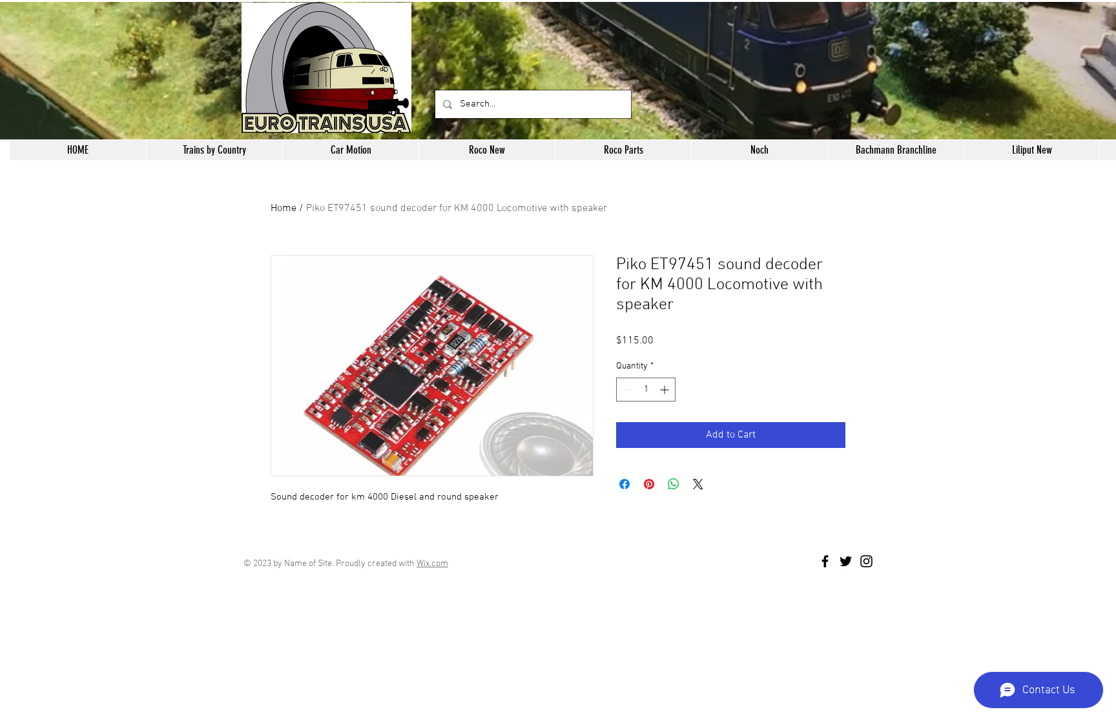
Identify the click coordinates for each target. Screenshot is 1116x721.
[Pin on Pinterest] (649, 484)
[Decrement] (626, 389)
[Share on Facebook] (624, 484)
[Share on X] (698, 484)
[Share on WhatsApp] (673, 484)
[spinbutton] (645, 389)
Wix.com (432, 563)
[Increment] (665, 389)
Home (283, 208)
